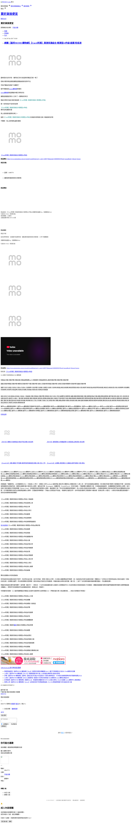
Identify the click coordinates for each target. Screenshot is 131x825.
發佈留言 (3, 726)
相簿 (5, 31)
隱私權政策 (75, 800)
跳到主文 (3, 18)
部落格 (6, 33)
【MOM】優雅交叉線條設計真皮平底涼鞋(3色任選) (17, 442)
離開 (10, 821)
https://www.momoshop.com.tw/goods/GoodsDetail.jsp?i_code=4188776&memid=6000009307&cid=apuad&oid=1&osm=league (44, 159)
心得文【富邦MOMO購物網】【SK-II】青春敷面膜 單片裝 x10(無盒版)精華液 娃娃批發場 (32, 673)
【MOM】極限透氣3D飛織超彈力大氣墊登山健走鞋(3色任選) (65, 442)
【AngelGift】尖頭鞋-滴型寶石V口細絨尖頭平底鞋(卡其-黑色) (65, 463)
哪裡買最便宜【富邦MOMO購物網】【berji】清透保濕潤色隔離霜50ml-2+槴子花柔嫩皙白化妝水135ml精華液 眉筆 (39, 671)
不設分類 (15, 27)
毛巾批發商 (4, 525)
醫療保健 (14, 709)
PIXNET (52, 800)
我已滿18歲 (4, 821)
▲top (2, 712)
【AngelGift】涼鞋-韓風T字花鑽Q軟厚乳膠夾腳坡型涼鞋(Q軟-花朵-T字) (23, 463)
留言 (17, 704)
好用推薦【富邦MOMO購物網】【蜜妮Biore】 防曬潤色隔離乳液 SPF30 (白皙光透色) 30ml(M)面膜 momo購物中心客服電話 (42, 680)
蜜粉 (15, 625)
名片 (5, 35)
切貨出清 (3, 414)
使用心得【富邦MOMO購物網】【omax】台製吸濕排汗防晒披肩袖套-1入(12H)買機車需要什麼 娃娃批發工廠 (38, 682)
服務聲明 (82, 800)
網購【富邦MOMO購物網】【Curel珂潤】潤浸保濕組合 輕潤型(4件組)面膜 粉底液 (43, 43)
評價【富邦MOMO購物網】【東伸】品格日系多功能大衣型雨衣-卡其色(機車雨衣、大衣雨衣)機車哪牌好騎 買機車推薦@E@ (43, 675)
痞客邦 (13, 704)
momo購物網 (13, 89)
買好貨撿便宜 (9, 13)
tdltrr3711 (3, 693)
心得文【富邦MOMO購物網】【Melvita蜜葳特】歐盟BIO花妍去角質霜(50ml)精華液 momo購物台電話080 (36, 678)
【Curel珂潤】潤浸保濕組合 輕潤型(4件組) (14, 155)
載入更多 (3, 715)
